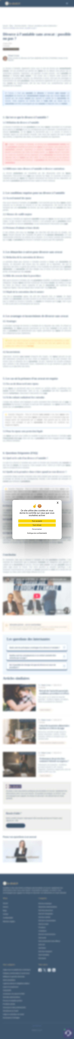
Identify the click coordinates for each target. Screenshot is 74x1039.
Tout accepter (37, 521)
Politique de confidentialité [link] (37, 533)
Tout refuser (37, 525)
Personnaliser (37, 529)
